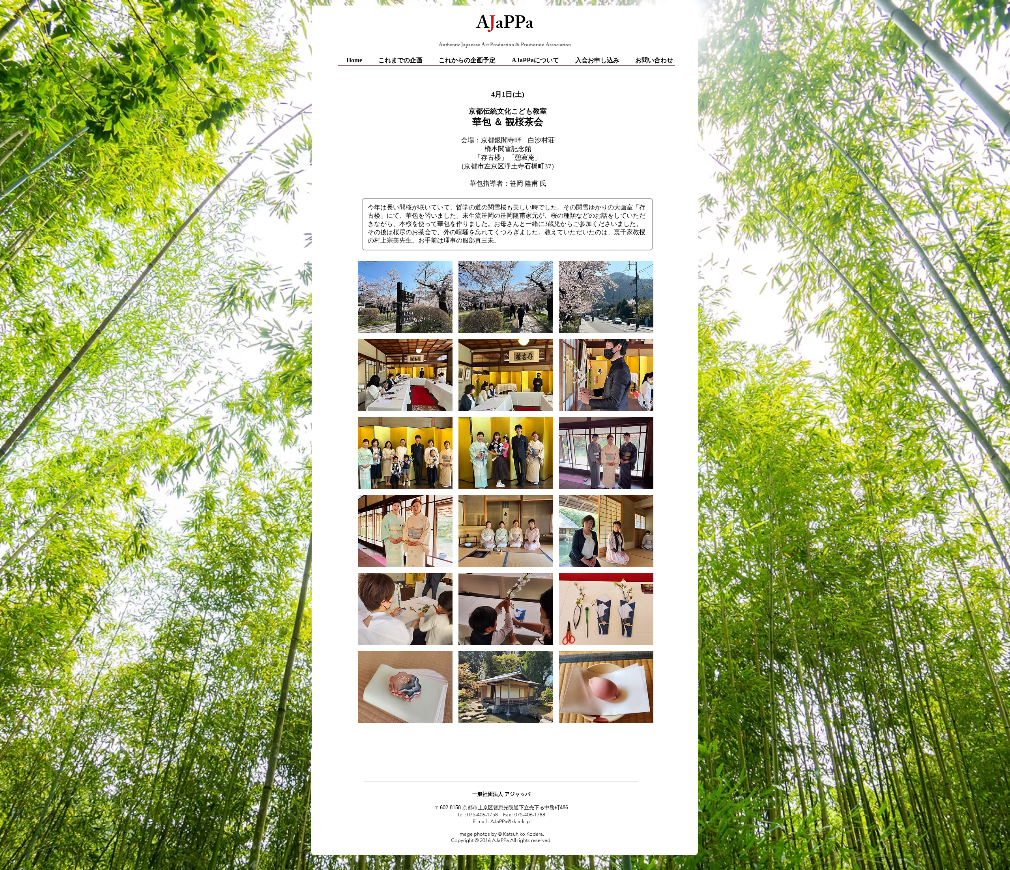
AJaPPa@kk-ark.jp (510, 821)
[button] (405, 297)
